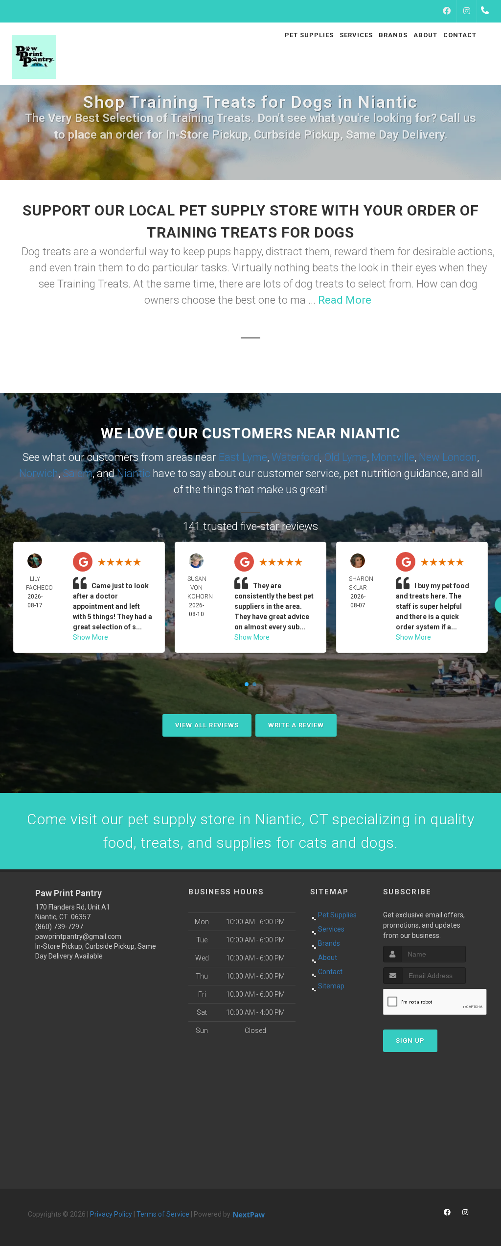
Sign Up (410, 1040)
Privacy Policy (111, 1214)
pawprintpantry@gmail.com (78, 936)
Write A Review (296, 725)
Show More (90, 637)
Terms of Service (163, 1214)
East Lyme (243, 457)
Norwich (38, 473)
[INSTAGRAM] (467, 11)
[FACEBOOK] (446, 11)
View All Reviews (207, 725)
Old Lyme (345, 457)
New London (448, 457)
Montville (392, 457)
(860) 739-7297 (59, 927)
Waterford (295, 457)
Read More (344, 300)
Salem (77, 473)
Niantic (133, 473)
